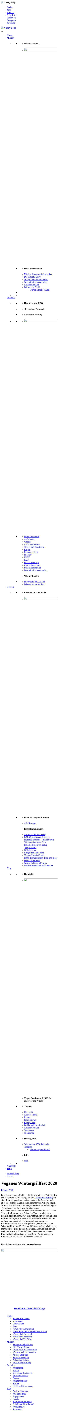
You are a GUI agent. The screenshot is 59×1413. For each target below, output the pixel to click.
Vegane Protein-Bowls (34, 855)
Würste (27, 542)
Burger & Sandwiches (34, 852)
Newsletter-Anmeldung (23, 1329)
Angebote (11, 1166)
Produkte (11, 297)
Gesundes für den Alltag (35, 834)
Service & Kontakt (21, 1318)
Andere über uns (31, 284)
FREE (27, 557)
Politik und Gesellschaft (35, 1125)
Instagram (11, 20)
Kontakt (10, 12)
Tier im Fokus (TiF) (44, 1197)
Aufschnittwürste (32, 544)
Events (27, 1117)
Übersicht (28, 1112)
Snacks (16, 1383)
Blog (9, 868)
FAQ (26, 560)
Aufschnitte (29, 539)
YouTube (11, 23)
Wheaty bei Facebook (22, 1334)
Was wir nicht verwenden (35, 282)
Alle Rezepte (30, 823)
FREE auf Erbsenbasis (23, 1386)
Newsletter (12, 15)
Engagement (29, 1122)
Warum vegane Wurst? (40, 290)
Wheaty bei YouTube (22, 1339)
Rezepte (10, 587)
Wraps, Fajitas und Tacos (35, 863)
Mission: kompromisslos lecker (38, 274)
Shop (9, 1168)
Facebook (11, 17)
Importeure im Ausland (34, 581)
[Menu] (2, 31)
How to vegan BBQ (22, 1362)
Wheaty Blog (13, 1173)
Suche (9, 7)
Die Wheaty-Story (32, 277)
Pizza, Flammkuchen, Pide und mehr (40, 858)
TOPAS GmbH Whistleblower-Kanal (30, 1331)
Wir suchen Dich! (32, 287)
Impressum (17, 1321)
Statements (29, 1130)
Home (9, 35)
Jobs (9, 10)
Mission (10, 38)
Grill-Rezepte (30, 850)
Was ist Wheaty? (31, 562)
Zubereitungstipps (32, 565)
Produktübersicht (31, 536)
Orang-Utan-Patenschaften (36, 279)
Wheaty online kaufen (34, 584)
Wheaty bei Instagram (22, 1336)
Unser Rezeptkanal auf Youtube (38, 865)
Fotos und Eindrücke (22, 1401)
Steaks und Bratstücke (34, 547)
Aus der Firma (30, 1114)
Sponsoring (29, 1133)
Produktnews (30, 1120)
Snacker (27, 554)
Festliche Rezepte (32, 860)
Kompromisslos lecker (23, 1344)
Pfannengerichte (31, 552)
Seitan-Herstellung (32, 567)
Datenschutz (18, 1323)
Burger (27, 549)
